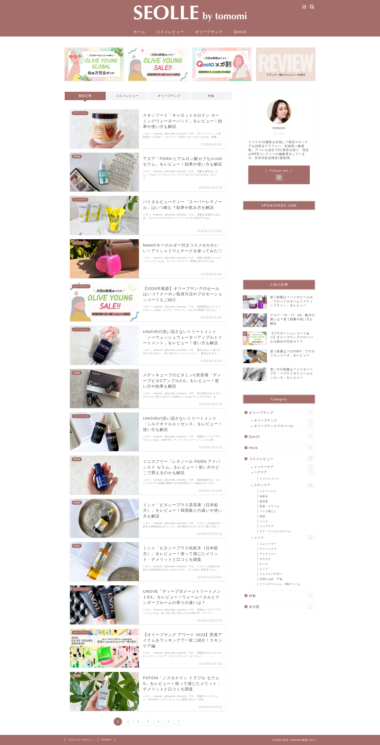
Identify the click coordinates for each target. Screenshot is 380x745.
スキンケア (283, 485)
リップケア (266, 526)
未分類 (280, 607)
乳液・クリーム (269, 506)
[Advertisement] (279, 241)
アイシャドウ (268, 548)
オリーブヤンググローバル (282, 426)
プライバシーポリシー (81, 739)
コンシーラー (268, 543)
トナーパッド (268, 491)
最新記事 (85, 95)
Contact (106, 739)
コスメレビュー (170, 32)
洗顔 (262, 516)
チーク (263, 564)
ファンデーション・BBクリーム (280, 584)
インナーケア (282, 467)
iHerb (280, 448)
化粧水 (263, 496)
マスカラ (265, 559)
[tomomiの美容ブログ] (190, 25)
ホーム (139, 32)
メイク (283, 537)
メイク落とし (268, 511)
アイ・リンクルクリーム (275, 531)
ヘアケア (282, 472)
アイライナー (268, 554)
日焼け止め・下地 (270, 579)
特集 (211, 95)
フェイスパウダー (270, 574)
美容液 (263, 501)
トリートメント (269, 478)
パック (263, 521)
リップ (263, 568)
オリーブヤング (209, 32)
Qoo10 (240, 32)
